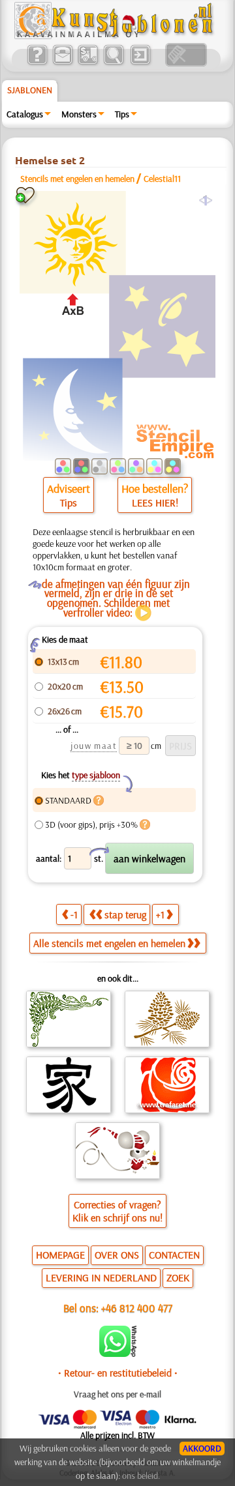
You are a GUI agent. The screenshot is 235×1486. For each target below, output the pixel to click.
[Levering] (88, 63)
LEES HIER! (155, 502)
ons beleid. (141, 1475)
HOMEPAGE (60, 1254)
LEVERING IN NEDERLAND (101, 1277)
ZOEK (177, 1277)
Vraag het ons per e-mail (117, 1394)
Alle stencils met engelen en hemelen (109, 943)
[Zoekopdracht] (113, 63)
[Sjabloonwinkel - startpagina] (115, 36)
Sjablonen (29, 90)
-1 (74, 914)
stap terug (125, 914)
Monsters (79, 114)
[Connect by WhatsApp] (117, 1354)
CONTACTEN (174, 1254)
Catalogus (25, 114)
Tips (122, 114)
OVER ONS (117, 1254)
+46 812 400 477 (136, 1308)
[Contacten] (62, 63)
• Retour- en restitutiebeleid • (118, 1372)
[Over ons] (37, 63)
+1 (160, 914)
